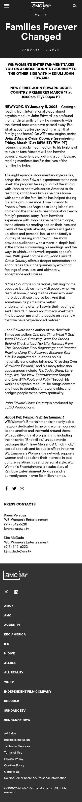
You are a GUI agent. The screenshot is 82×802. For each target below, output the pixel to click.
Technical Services (17, 746)
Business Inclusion (17, 740)
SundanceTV (15, 710)
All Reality (13, 672)
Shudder (11, 701)
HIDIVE (9, 653)
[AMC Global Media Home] (41, 5)
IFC (6, 644)
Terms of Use (13, 752)
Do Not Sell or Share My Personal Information (35, 778)
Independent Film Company (27, 691)
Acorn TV (12, 625)
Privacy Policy (13, 759)
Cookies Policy (14, 765)
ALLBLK (10, 663)
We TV (41, 15)
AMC (8, 615)
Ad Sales (10, 733)
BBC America (15, 634)
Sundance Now (17, 720)
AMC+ (8, 606)
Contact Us (12, 772)
